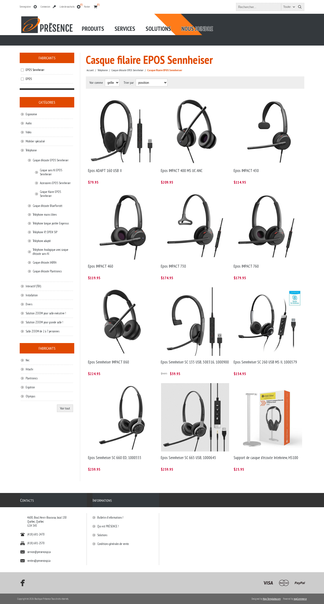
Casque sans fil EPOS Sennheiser (51, 172)
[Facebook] (21, 583)
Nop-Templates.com (272, 598)
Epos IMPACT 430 (246, 170)
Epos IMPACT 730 (173, 266)
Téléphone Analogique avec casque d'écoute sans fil (50, 252)
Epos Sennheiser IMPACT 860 (108, 362)
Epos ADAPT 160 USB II (105, 170)
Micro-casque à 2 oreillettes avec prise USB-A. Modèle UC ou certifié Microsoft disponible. (119, 102)
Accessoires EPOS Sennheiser (55, 183)
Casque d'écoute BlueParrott (47, 206)
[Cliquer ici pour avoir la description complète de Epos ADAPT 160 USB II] (122, 130)
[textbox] (266, 7)
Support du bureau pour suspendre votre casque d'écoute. (264, 388)
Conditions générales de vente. (113, 544)
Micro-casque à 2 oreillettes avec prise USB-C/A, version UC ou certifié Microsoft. (266, 198)
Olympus (30, 396)
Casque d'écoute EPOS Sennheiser (51, 160)
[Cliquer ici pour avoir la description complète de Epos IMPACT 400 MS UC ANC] (195, 130)
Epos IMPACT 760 (246, 266)
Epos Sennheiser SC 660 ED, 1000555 (114, 457)
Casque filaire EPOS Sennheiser (50, 194)
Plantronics (31, 378)
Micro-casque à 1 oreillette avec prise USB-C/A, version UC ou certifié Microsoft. (193, 198)
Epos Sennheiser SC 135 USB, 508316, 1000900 (195, 362)
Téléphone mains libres (45, 215)
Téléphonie (31, 150)
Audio (29, 123)
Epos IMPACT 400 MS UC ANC (182, 170)
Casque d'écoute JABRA (44, 262)
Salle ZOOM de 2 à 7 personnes (42, 331)
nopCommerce (300, 598)
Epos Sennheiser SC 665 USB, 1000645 (188, 457)
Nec (27, 360)
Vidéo (28, 132)
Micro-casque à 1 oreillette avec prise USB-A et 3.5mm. (190, 292)
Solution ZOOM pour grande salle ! (44, 322)
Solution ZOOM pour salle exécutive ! (46, 313)
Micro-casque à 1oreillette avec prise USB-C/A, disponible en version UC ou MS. (265, 102)
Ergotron (30, 387)
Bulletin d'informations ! (110, 518)
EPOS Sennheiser (35, 70)
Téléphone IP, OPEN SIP (45, 232)
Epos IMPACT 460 (100, 266)
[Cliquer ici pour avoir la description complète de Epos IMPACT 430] (268, 130)
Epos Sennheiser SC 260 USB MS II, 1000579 (265, 362)
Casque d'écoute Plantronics (47, 271)
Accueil (90, 70)
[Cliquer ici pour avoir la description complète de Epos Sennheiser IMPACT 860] (122, 322)
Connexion (45, 6)
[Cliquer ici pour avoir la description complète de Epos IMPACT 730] (195, 226)
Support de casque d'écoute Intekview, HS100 (266, 457)
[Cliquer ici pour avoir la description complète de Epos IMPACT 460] (122, 226)
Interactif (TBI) (33, 286)
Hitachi (29, 369)
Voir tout (65, 408)
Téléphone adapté (42, 241)
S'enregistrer (25, 6)
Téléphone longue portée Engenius (51, 223)
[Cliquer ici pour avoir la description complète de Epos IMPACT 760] (268, 226)
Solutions (102, 535)
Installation (32, 295)
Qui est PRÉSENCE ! (108, 526)
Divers (29, 304)
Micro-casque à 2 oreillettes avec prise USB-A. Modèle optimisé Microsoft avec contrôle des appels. (266, 294)
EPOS (29, 79)
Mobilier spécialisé (35, 141)
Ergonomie (31, 114)
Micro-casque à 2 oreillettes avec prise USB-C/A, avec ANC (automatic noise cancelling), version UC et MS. (191, 102)
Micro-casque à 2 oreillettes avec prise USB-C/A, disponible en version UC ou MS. (120, 198)
